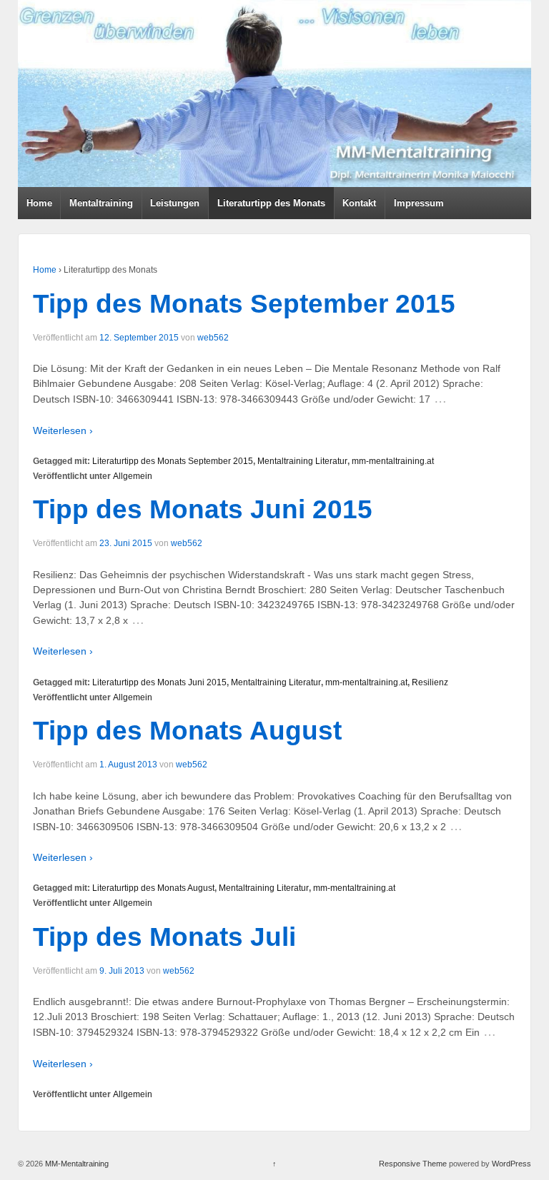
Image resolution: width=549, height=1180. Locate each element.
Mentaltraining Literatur (302, 461)
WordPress (511, 1163)
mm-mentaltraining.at (393, 461)
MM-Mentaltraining (76, 1163)
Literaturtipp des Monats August (153, 888)
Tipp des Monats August (187, 730)
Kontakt (359, 203)
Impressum (419, 203)
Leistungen (174, 203)
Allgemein (132, 476)
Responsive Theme (413, 1163)
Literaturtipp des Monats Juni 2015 (159, 682)
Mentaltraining (101, 203)
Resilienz (430, 682)
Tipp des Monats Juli (164, 937)
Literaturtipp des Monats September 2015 (172, 461)
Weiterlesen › (63, 430)
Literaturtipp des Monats (271, 203)
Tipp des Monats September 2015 (244, 303)
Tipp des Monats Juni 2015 (202, 509)
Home (39, 203)
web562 (213, 338)
